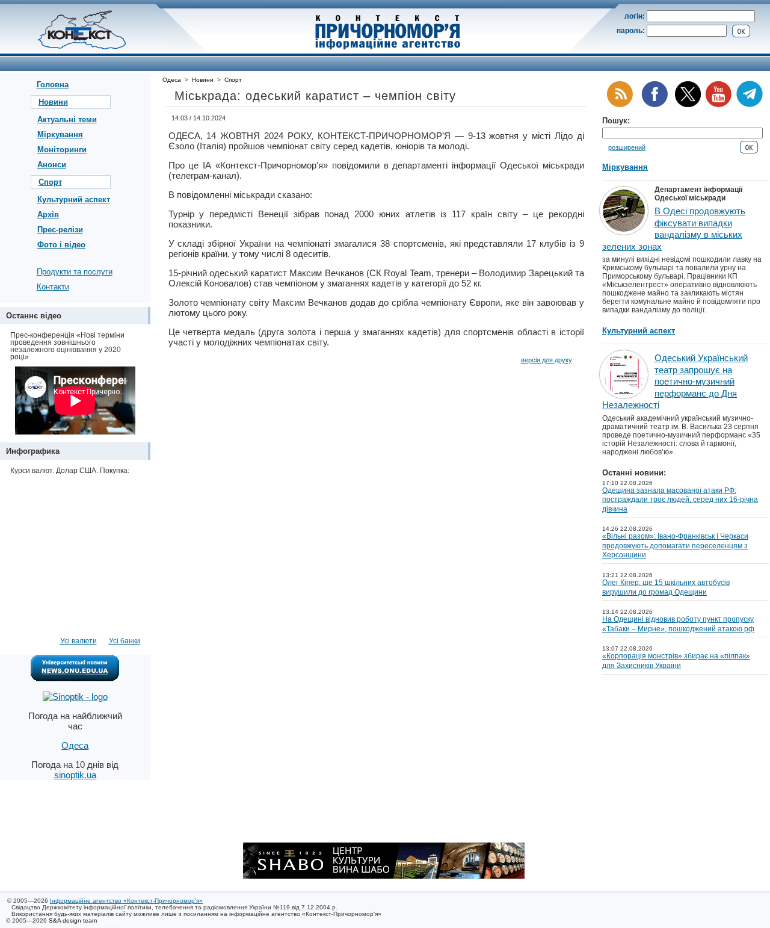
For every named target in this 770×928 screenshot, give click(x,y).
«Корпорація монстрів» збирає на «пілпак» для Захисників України (676, 661)
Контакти (53, 286)
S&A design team (73, 920)
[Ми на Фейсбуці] (654, 105)
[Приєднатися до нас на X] (688, 105)
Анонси (51, 164)
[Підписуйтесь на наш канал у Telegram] (749, 105)
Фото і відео (61, 244)
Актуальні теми (67, 119)
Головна (53, 84)
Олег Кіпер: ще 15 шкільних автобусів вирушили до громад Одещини (666, 587)
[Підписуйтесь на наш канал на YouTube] (718, 105)
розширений (626, 147)
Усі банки (124, 641)
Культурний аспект (73, 199)
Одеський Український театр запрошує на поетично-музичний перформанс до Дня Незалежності (675, 381)
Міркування (60, 134)
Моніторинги (62, 149)
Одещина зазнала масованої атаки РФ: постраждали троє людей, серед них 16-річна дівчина (680, 499)
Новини (53, 102)
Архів (48, 214)
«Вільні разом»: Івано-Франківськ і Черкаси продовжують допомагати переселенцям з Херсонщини (675, 545)
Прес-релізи (60, 229)
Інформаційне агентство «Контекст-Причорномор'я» (126, 900)
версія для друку (546, 359)
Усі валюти (78, 641)
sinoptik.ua (75, 775)
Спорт (50, 182)
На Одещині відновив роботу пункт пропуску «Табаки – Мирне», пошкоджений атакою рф (678, 624)
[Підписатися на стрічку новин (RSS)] (619, 105)
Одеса (171, 79)
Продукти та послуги (74, 271)
